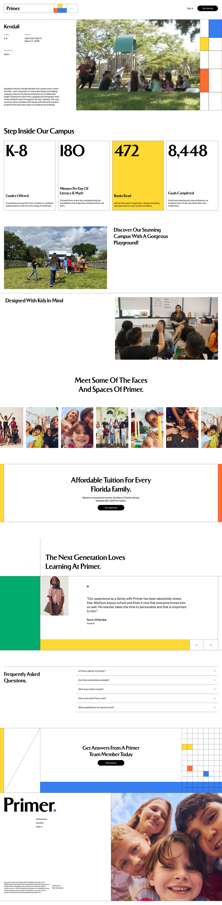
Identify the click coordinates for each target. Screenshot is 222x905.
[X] (84, 891)
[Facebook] (87, 895)
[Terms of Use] (56, 891)
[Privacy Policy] (57, 888)
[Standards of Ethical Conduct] (62, 893)
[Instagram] (88, 893)
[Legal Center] (56, 895)
